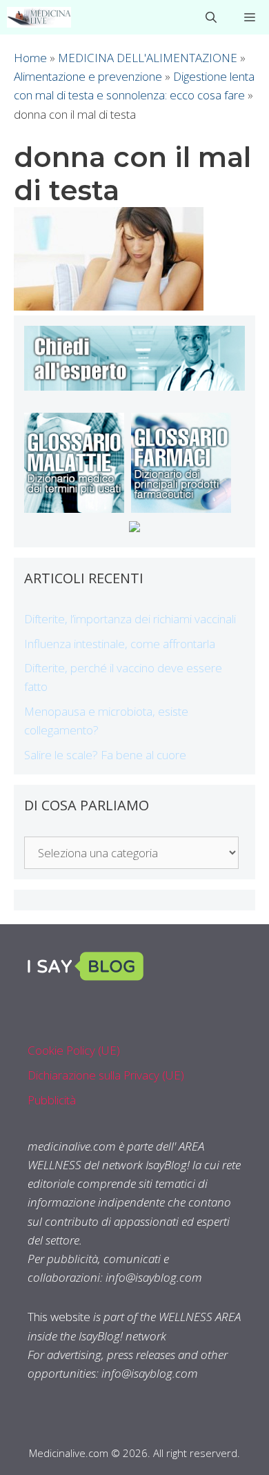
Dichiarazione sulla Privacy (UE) (106, 1075)
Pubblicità (52, 1100)
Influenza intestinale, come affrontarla (119, 644)
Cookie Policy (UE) (74, 1050)
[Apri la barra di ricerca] (211, 17)
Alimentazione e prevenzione (88, 76)
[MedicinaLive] (39, 17)
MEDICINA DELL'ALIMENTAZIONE (147, 58)
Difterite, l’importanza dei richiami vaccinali (130, 619)
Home (30, 58)
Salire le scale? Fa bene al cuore (105, 755)
